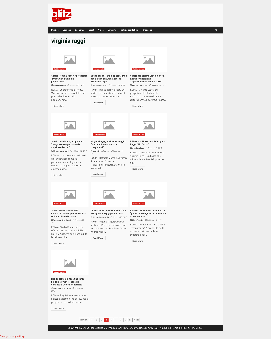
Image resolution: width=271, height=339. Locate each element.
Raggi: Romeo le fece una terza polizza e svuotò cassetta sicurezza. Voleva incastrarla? (69, 262)
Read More (58, 106)
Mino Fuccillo (137, 220)
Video (101, 30)
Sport (91, 30)
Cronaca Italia (98, 69)
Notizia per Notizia (129, 30)
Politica (55, 30)
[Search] (216, 30)
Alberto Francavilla (101, 217)
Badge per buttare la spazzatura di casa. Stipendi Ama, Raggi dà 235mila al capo (109, 59)
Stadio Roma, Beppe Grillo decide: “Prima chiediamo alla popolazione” (69, 59)
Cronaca (67, 30)
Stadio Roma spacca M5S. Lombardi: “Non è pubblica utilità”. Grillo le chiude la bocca (69, 194)
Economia (79, 30)
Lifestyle (112, 30)
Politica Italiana (59, 69)
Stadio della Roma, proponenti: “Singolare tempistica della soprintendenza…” (69, 125)
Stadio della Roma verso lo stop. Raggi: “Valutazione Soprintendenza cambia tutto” (148, 59)
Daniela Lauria (59, 85)
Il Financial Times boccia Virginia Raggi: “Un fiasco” (148, 125)
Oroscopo (147, 30)
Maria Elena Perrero (101, 151)
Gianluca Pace (138, 148)
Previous (84, 319)
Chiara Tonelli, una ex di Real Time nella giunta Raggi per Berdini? (109, 194)
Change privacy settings (12, 336)
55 (130, 319)
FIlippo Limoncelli (139, 85)
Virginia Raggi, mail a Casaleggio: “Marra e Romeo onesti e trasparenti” (109, 125)
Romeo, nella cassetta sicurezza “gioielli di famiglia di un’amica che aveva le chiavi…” (148, 194)
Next (136, 319)
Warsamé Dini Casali (62, 220)
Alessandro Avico (100, 85)
